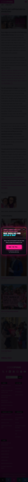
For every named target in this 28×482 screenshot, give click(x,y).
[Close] (23, 229)
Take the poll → (14, 247)
